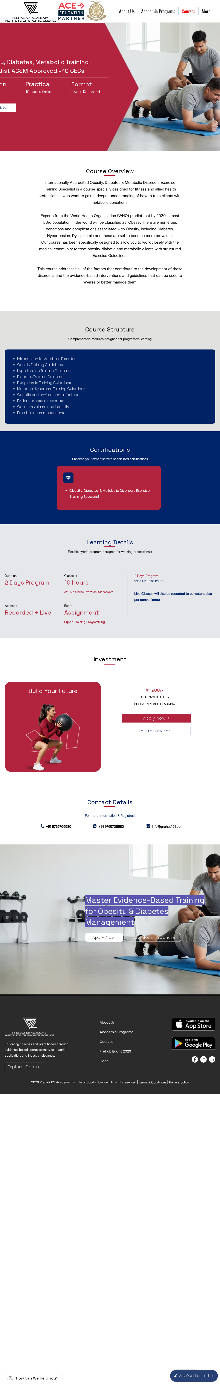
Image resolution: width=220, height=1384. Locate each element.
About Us (107, 1022)
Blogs (104, 1061)
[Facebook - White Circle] (195, 1059)
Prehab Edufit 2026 (110, 1051)
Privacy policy (179, 1082)
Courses (106, 1041)
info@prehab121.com (167, 826)
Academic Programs (110, 1032)
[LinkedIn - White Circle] (212, 1059)
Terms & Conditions (152, 1082)
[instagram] (203, 1059)
